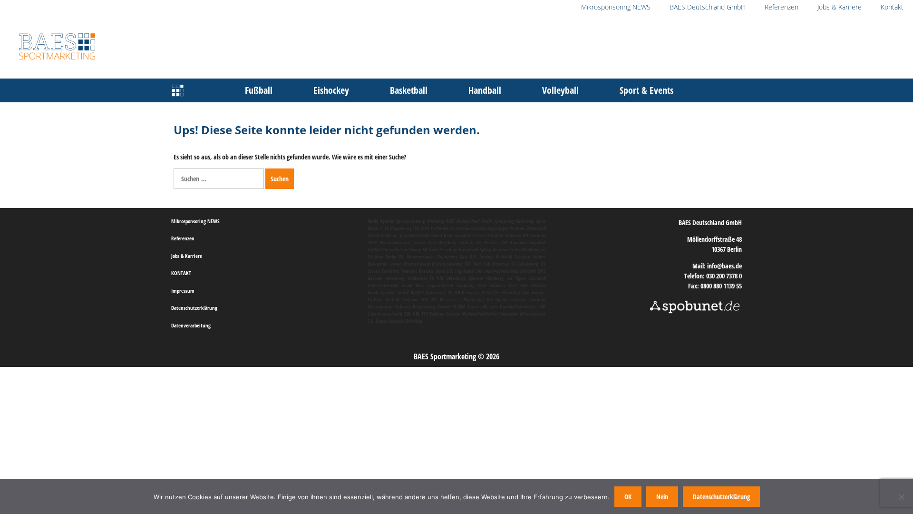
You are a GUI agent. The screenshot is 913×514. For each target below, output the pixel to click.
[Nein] (901, 497)
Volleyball (560, 90)
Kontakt (892, 6)
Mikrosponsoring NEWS (616, 6)
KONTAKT (181, 273)
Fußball (258, 90)
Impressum (182, 290)
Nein (662, 496)
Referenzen (781, 6)
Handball (484, 90)
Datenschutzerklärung (194, 307)
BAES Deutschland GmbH (708, 6)
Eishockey (331, 90)
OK (627, 496)
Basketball (408, 90)
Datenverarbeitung (191, 325)
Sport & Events (646, 90)
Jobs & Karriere (839, 6)
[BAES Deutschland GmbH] (177, 90)
